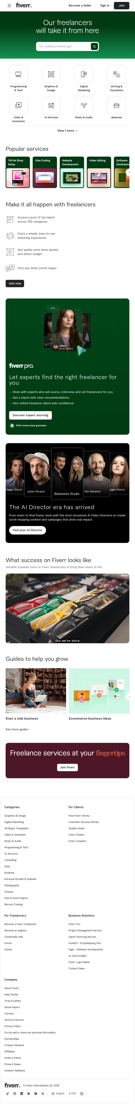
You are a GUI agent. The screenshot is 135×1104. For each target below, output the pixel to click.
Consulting (10, 860)
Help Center (11, 994)
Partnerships (11, 1039)
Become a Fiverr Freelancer (20, 924)
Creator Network (14, 1045)
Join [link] (122, 5)
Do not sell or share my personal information (30, 1032)
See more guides (17, 729)
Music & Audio (12, 841)
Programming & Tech (16, 847)
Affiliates (9, 1051)
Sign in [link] (105, 5)
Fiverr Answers (77, 841)
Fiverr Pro (74, 924)
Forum (8, 943)
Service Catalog (13, 904)
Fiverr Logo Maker (79, 962)
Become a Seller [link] (80, 5)
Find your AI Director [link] (27, 530)
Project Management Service (85, 930)
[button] (9, 5)
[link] (7, 1093)
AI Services (11, 854)
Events (8, 949)
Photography (11, 885)
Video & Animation (15, 835)
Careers (9, 1013)
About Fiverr (11, 988)
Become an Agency (15, 930)
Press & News (12, 1064)
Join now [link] (15, 283)
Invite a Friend (12, 1058)
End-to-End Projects (16, 898)
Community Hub (13, 937)
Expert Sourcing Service (82, 937)
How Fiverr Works (79, 816)
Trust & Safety (12, 1001)
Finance (8, 892)
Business (9, 873)
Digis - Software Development (86, 949)
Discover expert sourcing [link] (30, 415)
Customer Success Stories (84, 822)
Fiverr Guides (76, 835)
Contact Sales (77, 968)
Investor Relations (14, 1071)
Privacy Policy (12, 1026)
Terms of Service (14, 1020)
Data (7, 866)
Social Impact (12, 1007)
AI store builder (78, 956)
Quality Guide (76, 828)
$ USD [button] (72, 1093)
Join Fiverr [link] (67, 767)
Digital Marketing (14, 822)
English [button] (60, 1093)
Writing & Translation (16, 828)
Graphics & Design (15, 816)
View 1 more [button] (65, 130)
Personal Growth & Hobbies (20, 879)
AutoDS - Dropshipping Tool (85, 943)
